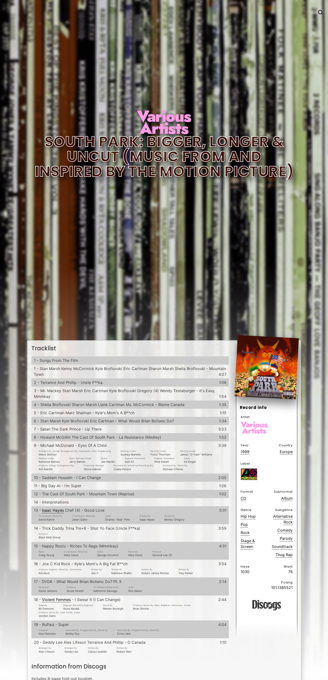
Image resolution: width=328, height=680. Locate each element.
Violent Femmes (56, 599)
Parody (286, 538)
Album (287, 498)
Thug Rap (284, 554)
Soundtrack (282, 546)
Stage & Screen (248, 543)
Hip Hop (248, 516)
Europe (286, 451)
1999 (245, 451)
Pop (244, 524)
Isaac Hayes (53, 510)
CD (243, 498)
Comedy (285, 530)
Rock (245, 532)
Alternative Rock (283, 519)
